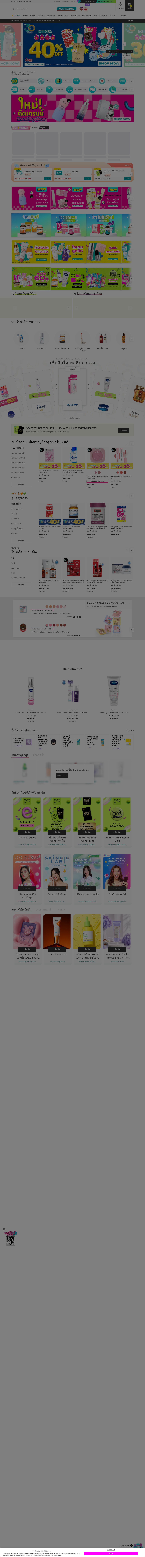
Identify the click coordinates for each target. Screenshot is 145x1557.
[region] (72, 1552)
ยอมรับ (111, 1553)
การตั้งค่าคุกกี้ (111, 1550)
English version (57, 1555)
